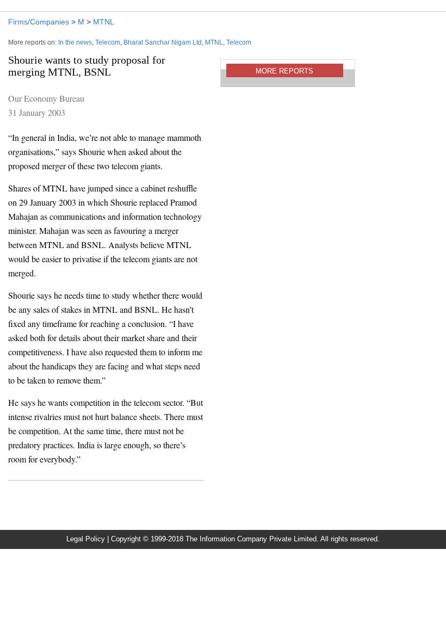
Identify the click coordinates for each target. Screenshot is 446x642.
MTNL (103, 21)
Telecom (107, 42)
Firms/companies (38, 21)
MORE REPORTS (284, 71)
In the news (75, 42)
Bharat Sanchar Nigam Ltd (162, 42)
